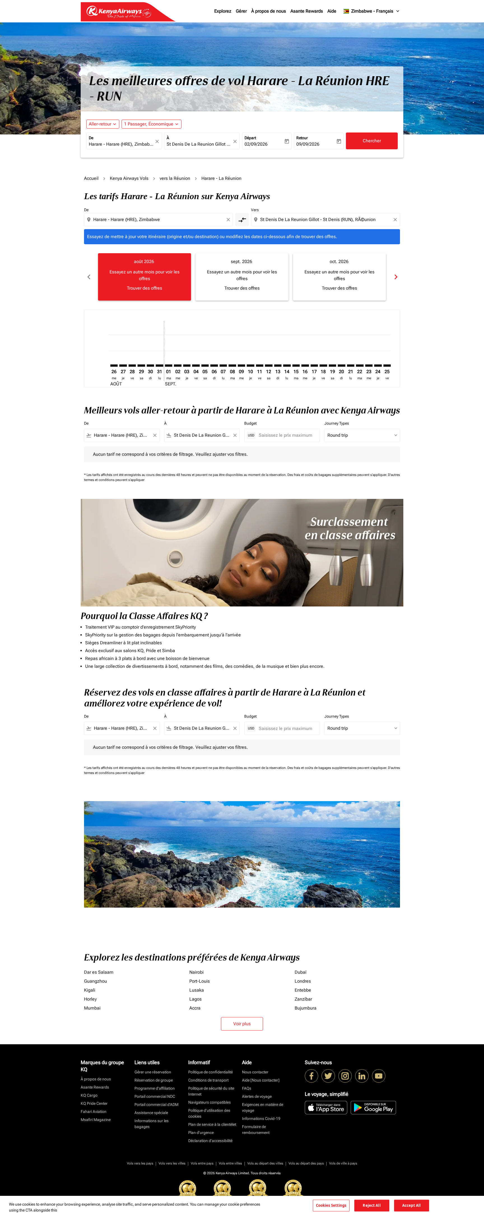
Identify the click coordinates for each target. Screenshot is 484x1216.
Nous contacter (255, 1072)
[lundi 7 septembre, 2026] (223, 365)
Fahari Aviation (93, 1111)
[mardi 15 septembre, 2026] (296, 365)
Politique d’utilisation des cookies (209, 1113)
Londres (303, 981)
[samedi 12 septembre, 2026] (268, 365)
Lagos (195, 999)
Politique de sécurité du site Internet (211, 1091)
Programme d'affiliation (154, 1088)
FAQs (246, 1088)
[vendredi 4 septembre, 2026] (195, 365)
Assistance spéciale (151, 1112)
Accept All (411, 1205)
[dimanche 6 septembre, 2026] (214, 365)
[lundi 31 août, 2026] (159, 365)
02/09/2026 (256, 144)
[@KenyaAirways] (328, 1076)
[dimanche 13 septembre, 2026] (277, 365)
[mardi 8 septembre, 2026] (232, 365)
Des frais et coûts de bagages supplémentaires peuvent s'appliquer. (337, 475)
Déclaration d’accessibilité (210, 1140)
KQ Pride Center (94, 1103)
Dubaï (300, 972)
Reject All (371, 1205)
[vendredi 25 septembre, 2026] (387, 365)
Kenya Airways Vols (129, 178)
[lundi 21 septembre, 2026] (350, 365)
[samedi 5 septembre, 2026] (205, 365)
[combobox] (121, 144)
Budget (250, 423)
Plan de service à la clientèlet (212, 1124)
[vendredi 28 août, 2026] (132, 365)
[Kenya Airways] (311, 1076)
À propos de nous (268, 11)
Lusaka (196, 990)
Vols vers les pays (140, 1163)
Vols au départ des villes (265, 1163)
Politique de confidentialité (210, 1072)
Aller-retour (100, 124)
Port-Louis (199, 981)
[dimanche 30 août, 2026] (150, 365)
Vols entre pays (202, 1163)
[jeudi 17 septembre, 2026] (314, 365)
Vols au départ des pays (306, 1163)
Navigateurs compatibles (209, 1102)
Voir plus (242, 1023)
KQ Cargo (89, 1095)
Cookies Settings (331, 1205)
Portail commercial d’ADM (156, 1104)
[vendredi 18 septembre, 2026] (323, 365)
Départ (250, 138)
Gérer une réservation (152, 1072)
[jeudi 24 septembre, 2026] (377, 365)
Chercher (372, 140)
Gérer (241, 11)
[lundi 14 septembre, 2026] (286, 365)
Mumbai (92, 1008)
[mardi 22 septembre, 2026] (359, 365)
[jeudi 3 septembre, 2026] (186, 365)
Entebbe (303, 990)
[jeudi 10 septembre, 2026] (250, 365)
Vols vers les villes (172, 1163)
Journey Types (336, 423)
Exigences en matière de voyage (262, 1107)
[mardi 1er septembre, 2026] (168, 365)
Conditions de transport (208, 1080)
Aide (331, 11)
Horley (90, 999)
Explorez (222, 11)
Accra (195, 1008)
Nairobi (196, 972)
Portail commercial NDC (154, 1096)
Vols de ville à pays (343, 1163)
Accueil (91, 178)
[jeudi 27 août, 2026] (123, 365)
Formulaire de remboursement (255, 1129)
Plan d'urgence (201, 1132)
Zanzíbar (303, 999)
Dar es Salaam (98, 972)
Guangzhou (95, 981)
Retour (302, 138)
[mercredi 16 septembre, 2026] (305, 365)
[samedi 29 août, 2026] (141, 365)
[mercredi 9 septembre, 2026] (241, 365)
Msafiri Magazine (96, 1119)
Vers (255, 210)
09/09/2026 (307, 144)
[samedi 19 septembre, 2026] (332, 365)
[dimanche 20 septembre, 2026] (341, 365)
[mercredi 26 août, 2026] (114, 365)
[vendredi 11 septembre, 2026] (259, 365)
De (91, 138)
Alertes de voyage (257, 1096)
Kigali (89, 990)
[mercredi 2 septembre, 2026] (177, 365)
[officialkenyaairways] (345, 1076)
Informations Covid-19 (261, 1118)
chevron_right (395, 277)
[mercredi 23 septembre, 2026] (369, 365)
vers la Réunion (175, 178)
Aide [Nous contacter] (261, 1080)
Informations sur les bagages (151, 1124)
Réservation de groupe (153, 1080)
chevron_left (88, 277)
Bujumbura (306, 1008)
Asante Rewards (306, 11)
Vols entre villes (230, 1163)
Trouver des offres (144, 288)
